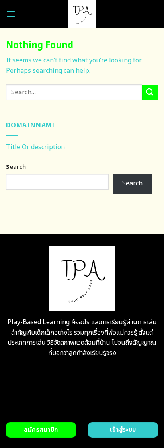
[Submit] (150, 92)
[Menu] (11, 13)
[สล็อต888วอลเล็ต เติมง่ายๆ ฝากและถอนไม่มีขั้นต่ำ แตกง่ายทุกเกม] (82, 14)
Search (16, 167)
